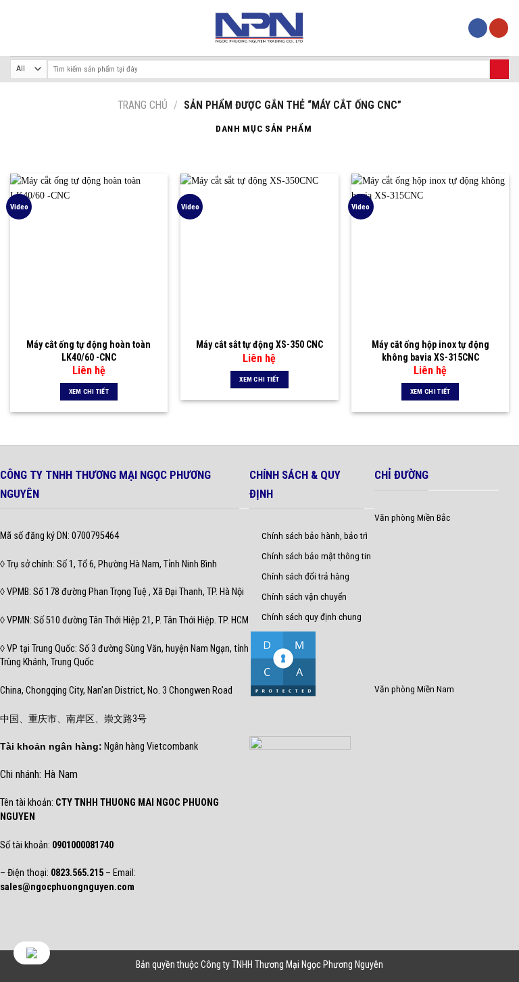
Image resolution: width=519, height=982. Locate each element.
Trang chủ (143, 105)
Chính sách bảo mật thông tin (316, 555)
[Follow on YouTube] (498, 28)
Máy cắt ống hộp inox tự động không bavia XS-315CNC (430, 350)
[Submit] (499, 69)
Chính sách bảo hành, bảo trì (315, 535)
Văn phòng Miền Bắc (412, 517)
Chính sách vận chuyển (304, 596)
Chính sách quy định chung (312, 616)
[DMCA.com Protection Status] (283, 662)
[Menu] (17, 28)
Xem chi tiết (89, 391)
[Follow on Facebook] (477, 28)
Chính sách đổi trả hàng (305, 576)
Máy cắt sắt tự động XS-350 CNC (259, 344)
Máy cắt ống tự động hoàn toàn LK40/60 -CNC (88, 350)
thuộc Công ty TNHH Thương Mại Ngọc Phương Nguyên (280, 964)
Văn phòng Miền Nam (414, 688)
